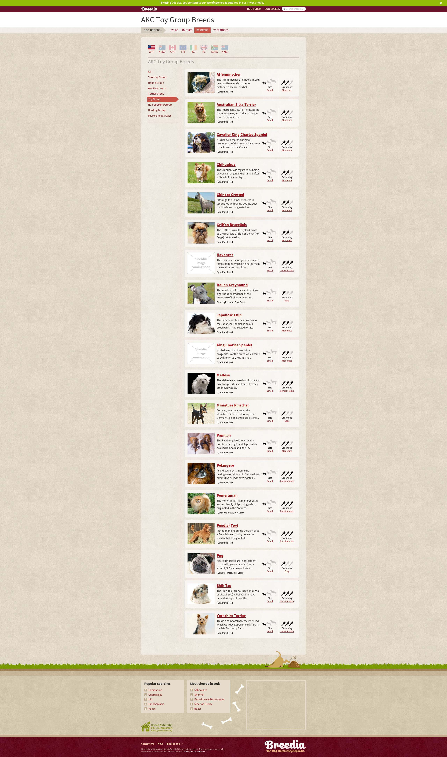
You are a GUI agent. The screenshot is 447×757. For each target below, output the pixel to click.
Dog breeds (272, 9)
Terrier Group (156, 93)
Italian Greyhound (232, 285)
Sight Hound (228, 302)
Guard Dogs (155, 695)
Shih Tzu (224, 585)
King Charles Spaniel (234, 345)
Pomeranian (227, 495)
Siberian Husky (203, 704)
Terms (186, 751)
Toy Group (154, 99)
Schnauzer (200, 690)
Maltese (223, 375)
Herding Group (157, 110)
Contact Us (147, 744)
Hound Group (156, 83)
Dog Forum (254, 9)
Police (152, 708)
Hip (150, 699)
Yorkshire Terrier (231, 616)
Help (160, 744)
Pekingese (225, 465)
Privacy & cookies (197, 751)
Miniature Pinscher (233, 405)
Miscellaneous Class (159, 115)
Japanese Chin (229, 315)
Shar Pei (199, 695)
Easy (287, 300)
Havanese (225, 255)
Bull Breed (227, 573)
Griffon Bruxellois (232, 225)
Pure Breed (227, 91)
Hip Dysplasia (156, 704)
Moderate (287, 90)
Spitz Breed (227, 512)
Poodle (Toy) (227, 525)
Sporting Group (157, 77)
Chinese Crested (230, 195)
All (149, 72)
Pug (220, 555)
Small (270, 90)
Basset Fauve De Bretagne (209, 699)
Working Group (157, 88)
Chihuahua (226, 164)
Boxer (197, 708)
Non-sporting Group (160, 104)
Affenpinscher (229, 74)
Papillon (224, 435)
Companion (155, 690)
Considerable (287, 270)
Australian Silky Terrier (236, 104)
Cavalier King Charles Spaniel (242, 134)
